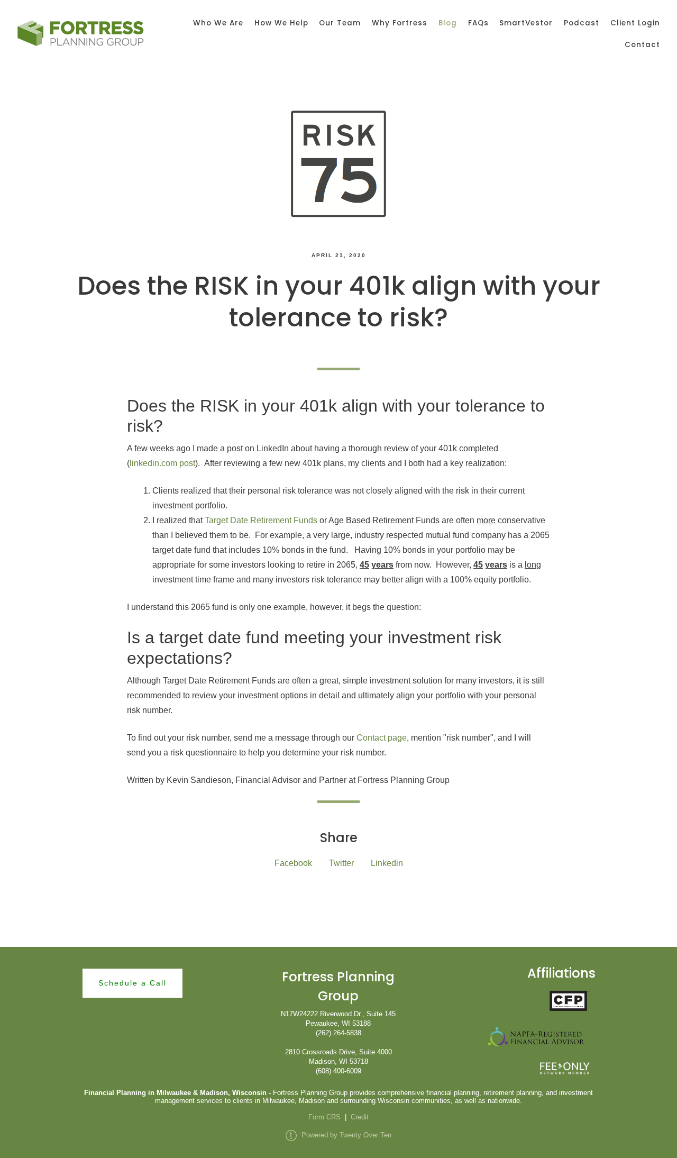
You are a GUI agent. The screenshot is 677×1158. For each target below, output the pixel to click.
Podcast (581, 23)
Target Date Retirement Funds (261, 520)
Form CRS (324, 1117)
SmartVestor (526, 23)
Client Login (635, 23)
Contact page (381, 737)
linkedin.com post (162, 463)
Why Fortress (399, 23)
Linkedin (387, 863)
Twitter (341, 863)
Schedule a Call (132, 983)
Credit (360, 1117)
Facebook (293, 863)
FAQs (478, 23)
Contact (642, 45)
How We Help (281, 23)
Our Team (340, 23)
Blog (447, 23)
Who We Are (218, 23)
